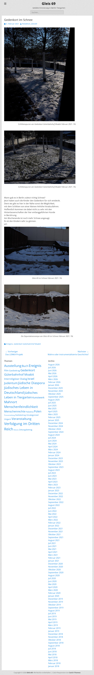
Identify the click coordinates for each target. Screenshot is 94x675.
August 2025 (54, 399)
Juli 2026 (52, 367)
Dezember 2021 (55, 528)
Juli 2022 (52, 508)
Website (16, 430)
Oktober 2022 (54, 499)
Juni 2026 (52, 370)
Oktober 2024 (54, 429)
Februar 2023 (54, 487)
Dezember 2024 (55, 423)
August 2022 (54, 505)
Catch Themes (74, 672)
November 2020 (55, 566)
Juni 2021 (52, 546)
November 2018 (55, 637)
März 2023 (53, 484)
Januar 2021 (53, 560)
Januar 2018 (53, 666)
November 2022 (55, 496)
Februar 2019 (54, 628)
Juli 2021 (52, 543)
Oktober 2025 (54, 394)
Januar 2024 (53, 455)
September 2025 (55, 396)
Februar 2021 (54, 558)
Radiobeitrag (20, 415)
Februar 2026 (54, 382)
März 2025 (53, 414)
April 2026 (52, 376)
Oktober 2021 (54, 534)
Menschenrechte (14, 411)
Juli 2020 (52, 578)
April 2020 (52, 587)
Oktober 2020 (54, 569)
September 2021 (55, 537)
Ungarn (7, 419)
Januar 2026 (53, 385)
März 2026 (53, 379)
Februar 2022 (54, 522)
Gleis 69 (49, 3)
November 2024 (55, 426)
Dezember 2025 (55, 388)
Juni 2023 (52, 476)
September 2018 (55, 642)
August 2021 (54, 540)
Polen (37, 411)
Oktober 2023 (54, 464)
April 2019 (52, 622)
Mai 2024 (52, 443)
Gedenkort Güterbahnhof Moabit (27, 344)
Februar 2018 (54, 663)
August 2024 (54, 435)
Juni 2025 (52, 405)
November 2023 (55, 461)
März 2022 (53, 519)
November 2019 (55, 601)
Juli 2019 (52, 613)
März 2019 (53, 625)
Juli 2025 (52, 402)
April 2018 (52, 657)
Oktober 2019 (54, 604)
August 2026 (54, 364)
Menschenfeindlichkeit (21, 406)
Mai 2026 (52, 373)
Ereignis (9, 344)
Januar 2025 (53, 420)
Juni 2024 (52, 440)
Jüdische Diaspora (31, 383)
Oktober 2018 (54, 640)
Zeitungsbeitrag (25, 429)
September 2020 (55, 572)
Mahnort (10, 402)
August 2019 (54, 610)
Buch (25, 366)
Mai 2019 (52, 619)
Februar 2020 (54, 593)
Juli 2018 (52, 648)
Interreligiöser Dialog (15, 378)
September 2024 (55, 432)
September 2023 (55, 467)
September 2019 (55, 607)
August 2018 (54, 645)
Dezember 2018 (55, 634)
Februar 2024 (54, 452)
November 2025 (55, 391)
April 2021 (52, 552)
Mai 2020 (52, 584)
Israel (31, 378)
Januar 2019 (53, 631)
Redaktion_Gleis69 (29, 24)
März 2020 (53, 590)
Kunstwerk (38, 397)
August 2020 (54, 575)
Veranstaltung (21, 419)
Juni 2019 (52, 616)
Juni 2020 (52, 581)
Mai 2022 (52, 514)
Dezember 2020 (55, 563)
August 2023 (54, 470)
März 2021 (53, 555)
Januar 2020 (53, 596)
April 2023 (52, 481)
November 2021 (55, 531)
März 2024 (53, 449)
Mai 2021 (52, 549)
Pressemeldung (9, 415)
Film (6, 370)
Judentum (11, 383)
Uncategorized (32, 415)
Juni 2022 (52, 511)
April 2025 (52, 411)
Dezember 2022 (55, 493)
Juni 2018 (52, 651)
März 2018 (53, 660)
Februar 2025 (54, 417)
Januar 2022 (53, 525)
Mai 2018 (52, 654)
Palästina (29, 411)
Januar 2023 (53, 490)
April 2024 (52, 446)
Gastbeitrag (14, 370)
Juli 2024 (52, 437)
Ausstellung (12, 365)
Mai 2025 (52, 408)
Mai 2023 (52, 478)
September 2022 (55, 502)
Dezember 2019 (55, 599)
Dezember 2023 (55, 458)
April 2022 (52, 517)
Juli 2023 (52, 473)
